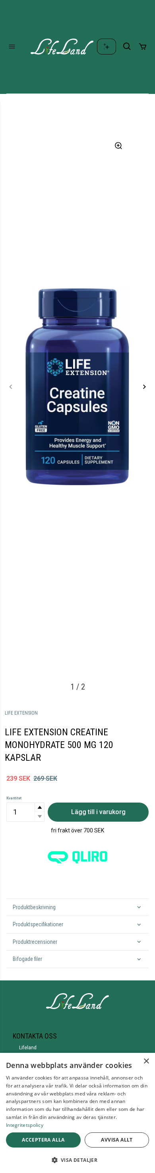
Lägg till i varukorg (98, 812)
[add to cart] (142, 46)
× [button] (146, 1061)
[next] (144, 387)
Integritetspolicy (24, 1125)
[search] (127, 46)
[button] (39, 807)
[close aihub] (106, 47)
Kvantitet (13, 798)
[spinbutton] (25, 812)
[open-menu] (12, 46)
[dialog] (77, 1113)
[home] (62, 47)
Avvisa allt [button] (116, 1139)
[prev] (10, 387)
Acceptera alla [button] (43, 1139)
